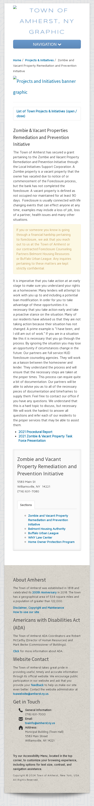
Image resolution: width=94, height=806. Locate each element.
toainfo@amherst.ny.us (40, 723)
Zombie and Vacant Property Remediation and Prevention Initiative (48, 520)
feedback (37, 685)
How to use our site (26, 612)
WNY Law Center (40, 537)
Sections (26, 505)
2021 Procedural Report (35, 432)
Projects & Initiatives (39, 60)
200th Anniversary (44, 592)
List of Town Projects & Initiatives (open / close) (47, 113)
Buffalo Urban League (43, 533)
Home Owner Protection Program (51, 542)
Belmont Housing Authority (47, 528)
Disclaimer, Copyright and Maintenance (38, 607)
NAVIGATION (45, 44)
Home (17, 60)
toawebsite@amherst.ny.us (31, 693)
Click (16, 651)
